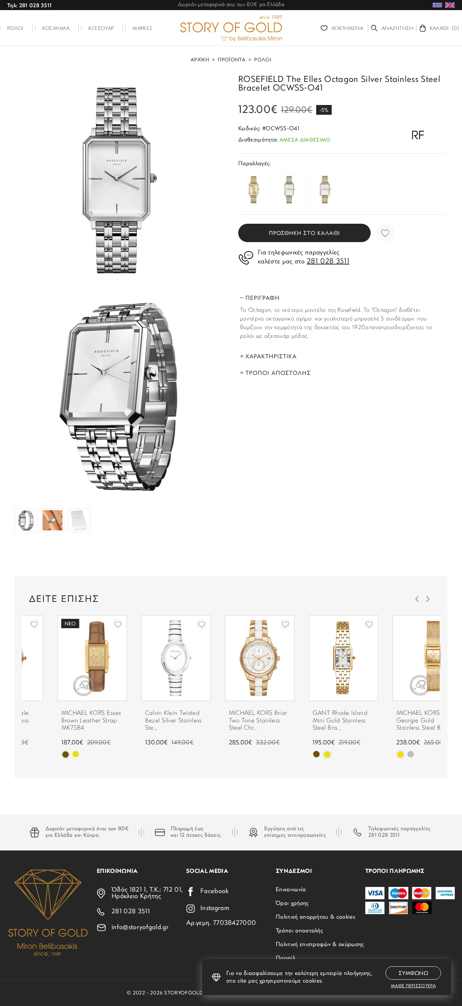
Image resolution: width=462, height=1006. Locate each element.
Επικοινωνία (291, 890)
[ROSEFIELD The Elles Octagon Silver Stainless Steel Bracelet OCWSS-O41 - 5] (79, 520)
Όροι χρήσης (292, 903)
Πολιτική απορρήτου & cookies (315, 917)
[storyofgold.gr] (231, 28)
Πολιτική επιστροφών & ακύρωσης (320, 945)
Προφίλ (285, 958)
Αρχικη (200, 60)
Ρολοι (262, 60)
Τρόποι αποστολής (299, 931)
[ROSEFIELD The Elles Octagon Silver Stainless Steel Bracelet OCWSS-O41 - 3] (26, 520)
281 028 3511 (384, 835)
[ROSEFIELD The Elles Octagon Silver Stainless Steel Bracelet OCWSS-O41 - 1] (119, 180)
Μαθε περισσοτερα (413, 986)
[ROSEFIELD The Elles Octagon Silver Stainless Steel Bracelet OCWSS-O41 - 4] (52, 520)
